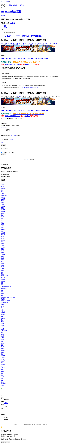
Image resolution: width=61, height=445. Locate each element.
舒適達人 (3, 363)
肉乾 (2, 220)
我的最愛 (27, 64)
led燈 (2, 332)
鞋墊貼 (2, 208)
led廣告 (2, 334)
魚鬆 (2, 218)
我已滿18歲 (3, 442)
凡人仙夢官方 (20, 43)
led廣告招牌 (4, 330)
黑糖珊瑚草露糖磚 (5, 300)
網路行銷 (3, 364)
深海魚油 (3, 270)
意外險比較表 (4, 275)
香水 (2, 375)
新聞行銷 (3, 367)
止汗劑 (2, 204)
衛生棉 (2, 359)
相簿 (5, 26)
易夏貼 (2, 200)
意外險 (2, 274)
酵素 (2, 272)
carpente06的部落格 (11, 11)
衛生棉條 (3, 361)
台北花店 (3, 316)
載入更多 (3, 145)
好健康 (2, 261)
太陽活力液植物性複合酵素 (8, 297)
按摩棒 (2, 352)
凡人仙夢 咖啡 (10, 44)
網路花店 (3, 311)
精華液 (2, 371)
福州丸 (2, 227)
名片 (5, 29)
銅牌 (2, 327)
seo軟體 (3, 304)
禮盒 (2, 215)
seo (1, 366)
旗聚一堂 (3, 211)
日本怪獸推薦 (20, 96)
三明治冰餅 (4, 195)
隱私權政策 (38, 424)
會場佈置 (3, 314)
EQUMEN (3, 383)
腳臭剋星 (3, 188)
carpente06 (3, 127)
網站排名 (3, 306)
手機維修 (3, 357)
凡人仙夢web (15, 44)
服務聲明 (45, 424)
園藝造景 (3, 279)
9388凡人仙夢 (50, 43)
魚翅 (2, 231)
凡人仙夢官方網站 (39, 43)
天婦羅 (2, 224)
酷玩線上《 (3, 43)
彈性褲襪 (3, 343)
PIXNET (19, 424)
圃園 (2, 378)
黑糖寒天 (3, 299)
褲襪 (2, 341)
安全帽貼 (3, 199)
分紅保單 (3, 277)
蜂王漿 (2, 267)
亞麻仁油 (3, 265)
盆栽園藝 (3, 281)
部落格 (5, 27)
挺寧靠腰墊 (4, 288)
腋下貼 (2, 202)
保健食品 (3, 263)
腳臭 (2, 190)
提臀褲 (2, 385)
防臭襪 (2, 193)
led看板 (2, 338)
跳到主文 (3, 15)
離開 (9, 442)
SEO (2, 307)
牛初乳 (2, 268)
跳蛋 (2, 354)
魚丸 (2, 222)
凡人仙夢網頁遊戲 (28, 44)
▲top (2, 142)
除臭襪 (2, 192)
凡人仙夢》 (8, 43)
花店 (2, 309)
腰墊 (2, 292)
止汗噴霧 (3, 206)
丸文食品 (3, 209)
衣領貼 (2, 184)
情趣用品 (3, 350)
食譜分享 (12, 139)
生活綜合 (12, 23)
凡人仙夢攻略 (32, 43)
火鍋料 (2, 225)
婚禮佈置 (3, 313)
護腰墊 (2, 293)
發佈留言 (3, 154)
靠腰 (2, 290)
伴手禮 (2, 217)
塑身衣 (2, 380)
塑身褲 (2, 382)
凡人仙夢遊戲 (3, 44)
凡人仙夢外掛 (41, 44)
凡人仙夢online (26, 43)
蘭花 (2, 284)
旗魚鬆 (2, 213)
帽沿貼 (2, 186)
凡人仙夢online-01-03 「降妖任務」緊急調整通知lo (23, 36)
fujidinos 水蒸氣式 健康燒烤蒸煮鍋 (30, 87)
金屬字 (2, 329)
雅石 (2, 283)
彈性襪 (2, 339)
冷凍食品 (3, 229)
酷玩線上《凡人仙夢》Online (12, 64)
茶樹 (2, 373)
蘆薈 (2, 369)
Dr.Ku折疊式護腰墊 (6, 286)
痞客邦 (11, 135)
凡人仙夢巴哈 (21, 44)
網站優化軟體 (4, 302)
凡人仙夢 (45, 43)
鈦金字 (2, 336)
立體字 (2, 325)
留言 (15, 135)
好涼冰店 (3, 197)
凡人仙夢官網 (14, 43)
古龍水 (2, 376)
